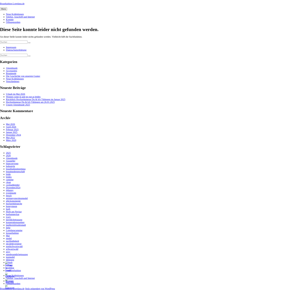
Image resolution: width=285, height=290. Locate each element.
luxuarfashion (12, 233)
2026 (8, 155)
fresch (9, 195)
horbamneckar (12, 214)
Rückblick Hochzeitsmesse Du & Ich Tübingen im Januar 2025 (35, 99)
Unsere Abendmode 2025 (18, 104)
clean (8, 182)
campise (10, 179)
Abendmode (12, 68)
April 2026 (11, 127)
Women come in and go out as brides (23, 96)
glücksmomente (13, 201)
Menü (3, 9)
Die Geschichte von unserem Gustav (23, 76)
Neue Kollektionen (15, 14)
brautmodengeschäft (15, 171)
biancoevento (12, 163)
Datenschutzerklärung (16, 50)
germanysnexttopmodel (17, 198)
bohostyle (10, 166)
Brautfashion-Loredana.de (12, 3)
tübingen (10, 260)
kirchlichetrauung (14, 219)
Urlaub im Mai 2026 (15, 94)
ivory (8, 217)
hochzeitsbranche (14, 203)
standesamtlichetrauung (17, 254)
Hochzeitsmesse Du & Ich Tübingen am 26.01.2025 (30, 102)
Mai (8, 235)
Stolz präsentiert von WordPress (40, 288)
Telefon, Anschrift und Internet (20, 17)
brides (9, 177)
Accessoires (11, 70)
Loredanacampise (14, 230)
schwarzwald (12, 249)
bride (8, 174)
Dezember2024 (13, 187)
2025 (8, 153)
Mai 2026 (10, 124)
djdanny (10, 190)
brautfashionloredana (16, 169)
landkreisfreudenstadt (16, 225)
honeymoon (11, 206)
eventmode (11, 193)
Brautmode (11, 73)
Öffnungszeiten (13, 22)
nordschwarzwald (14, 246)
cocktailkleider (13, 185)
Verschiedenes (12, 81)
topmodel (10, 257)
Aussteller (10, 161)
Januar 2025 (11, 132)
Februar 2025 (12, 129)
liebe (8, 227)
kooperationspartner (15, 222)
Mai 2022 (10, 137)
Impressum (11, 47)
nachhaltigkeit (12, 241)
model (9, 238)
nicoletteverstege (14, 243)
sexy (8, 252)
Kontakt (10, 19)
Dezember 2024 (13, 135)
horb (8, 209)
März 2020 (11, 140)
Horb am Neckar (14, 211)
